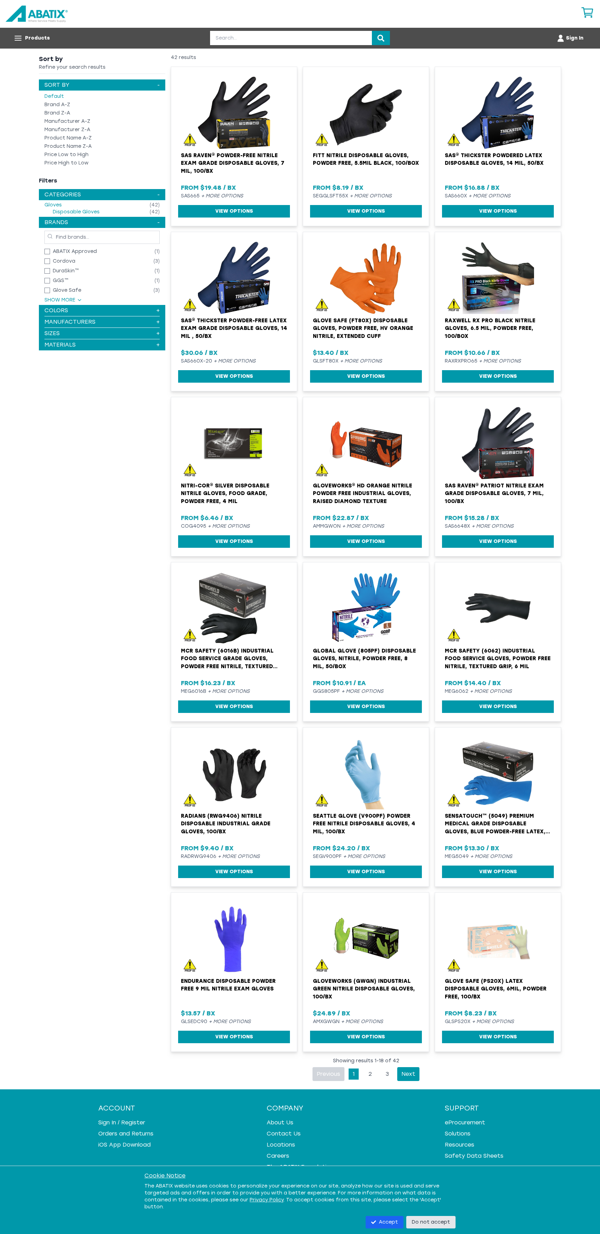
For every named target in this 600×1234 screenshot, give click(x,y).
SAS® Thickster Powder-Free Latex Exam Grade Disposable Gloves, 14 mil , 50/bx (234, 328)
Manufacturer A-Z (67, 121)
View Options (234, 211)
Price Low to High (66, 155)
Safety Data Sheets (474, 1155)
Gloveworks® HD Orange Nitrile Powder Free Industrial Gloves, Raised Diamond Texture (362, 493)
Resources (459, 1144)
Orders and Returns (125, 1133)
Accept (388, 1222)
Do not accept (431, 1222)
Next (408, 1074)
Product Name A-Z (68, 138)
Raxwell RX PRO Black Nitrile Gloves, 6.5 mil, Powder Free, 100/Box (490, 328)
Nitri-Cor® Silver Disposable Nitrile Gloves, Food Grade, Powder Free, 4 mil (225, 493)
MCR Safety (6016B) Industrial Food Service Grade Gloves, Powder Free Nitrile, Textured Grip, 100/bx (227, 659)
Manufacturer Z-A (67, 130)
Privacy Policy (267, 1200)
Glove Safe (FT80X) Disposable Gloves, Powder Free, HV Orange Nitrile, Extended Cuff (363, 328)
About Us (280, 1122)
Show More (59, 300)
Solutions (457, 1133)
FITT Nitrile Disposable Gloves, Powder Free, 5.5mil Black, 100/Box (366, 159)
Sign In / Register (121, 1122)
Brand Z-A (57, 113)
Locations (281, 1144)
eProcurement (465, 1122)
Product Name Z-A (68, 146)
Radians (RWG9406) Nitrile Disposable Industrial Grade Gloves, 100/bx (225, 824)
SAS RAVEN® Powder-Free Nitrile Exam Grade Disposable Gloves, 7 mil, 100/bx (232, 163)
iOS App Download (124, 1144)
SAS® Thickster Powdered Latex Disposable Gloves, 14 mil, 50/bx (494, 159)
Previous (328, 1074)
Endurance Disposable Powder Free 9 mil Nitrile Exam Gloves (228, 985)
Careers (278, 1155)
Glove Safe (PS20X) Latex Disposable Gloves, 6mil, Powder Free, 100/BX (496, 989)
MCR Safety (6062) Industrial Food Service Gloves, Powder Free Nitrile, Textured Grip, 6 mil (498, 659)
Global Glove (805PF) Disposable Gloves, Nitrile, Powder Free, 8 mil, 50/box (364, 659)
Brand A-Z (57, 105)
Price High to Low (66, 163)
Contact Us (284, 1133)
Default (54, 96)
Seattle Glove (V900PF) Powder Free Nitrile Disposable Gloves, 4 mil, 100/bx (364, 824)
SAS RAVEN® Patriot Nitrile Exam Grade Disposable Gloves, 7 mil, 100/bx (494, 493)
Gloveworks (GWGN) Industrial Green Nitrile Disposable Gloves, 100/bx (364, 989)
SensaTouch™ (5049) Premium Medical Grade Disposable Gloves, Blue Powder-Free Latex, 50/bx (495, 824)
